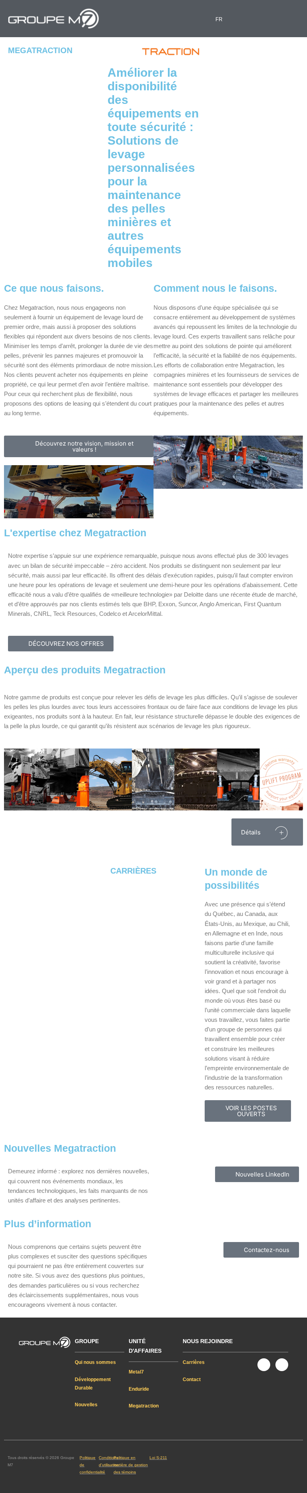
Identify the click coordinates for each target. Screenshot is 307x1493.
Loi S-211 (158, 1457)
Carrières (194, 1362)
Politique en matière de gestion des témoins (131, 1464)
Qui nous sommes (95, 1362)
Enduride (139, 1389)
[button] (153, 18)
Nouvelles (86, 1404)
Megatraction (144, 1406)
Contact (192, 1379)
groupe (87, 1341)
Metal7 (136, 1372)
